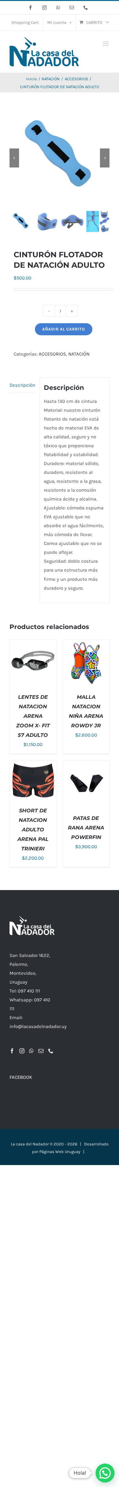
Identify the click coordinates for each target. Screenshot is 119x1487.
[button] (105, 1473)
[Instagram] (21, 1050)
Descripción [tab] (22, 385)
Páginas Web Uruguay (59, 1151)
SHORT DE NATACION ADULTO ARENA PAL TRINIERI (33, 830)
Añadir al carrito (63, 329)
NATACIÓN (78, 354)
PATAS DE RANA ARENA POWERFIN (86, 827)
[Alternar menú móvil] (106, 43)
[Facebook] (12, 1050)
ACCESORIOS (52, 354)
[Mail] (40, 1050)
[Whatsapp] (31, 1050)
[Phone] (50, 1050)
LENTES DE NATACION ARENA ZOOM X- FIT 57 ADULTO (33, 716)
